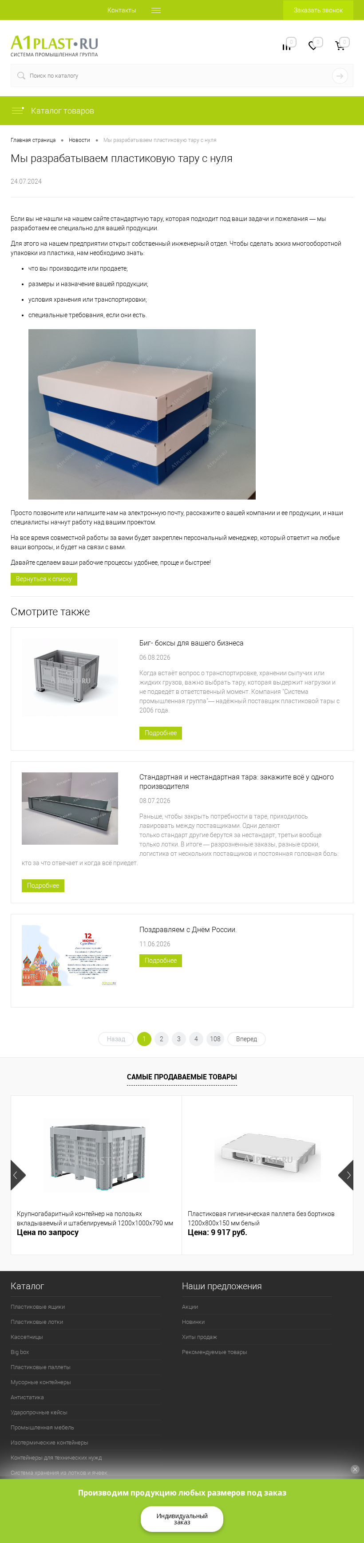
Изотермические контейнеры (49, 1442)
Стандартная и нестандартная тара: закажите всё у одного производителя (236, 782)
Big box (20, 1352)
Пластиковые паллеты (41, 1367)
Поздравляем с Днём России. (188, 929)
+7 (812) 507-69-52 (140, 45)
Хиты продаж (199, 1337)
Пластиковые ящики (38, 1306)
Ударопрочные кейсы (39, 1412)
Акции (190, 1306)
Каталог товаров (61, 110)
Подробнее (161, 732)
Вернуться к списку (44, 579)
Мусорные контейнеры (41, 1382)
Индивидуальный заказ (182, 1519)
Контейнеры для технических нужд (56, 1457)
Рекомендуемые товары (214, 1352)
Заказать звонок (318, 10)
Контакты (121, 10)
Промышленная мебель (42, 1427)
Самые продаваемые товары (182, 1077)
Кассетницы (27, 1337)
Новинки (193, 1322)
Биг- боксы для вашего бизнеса (191, 643)
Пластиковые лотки (37, 1322)
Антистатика (27, 1397)
